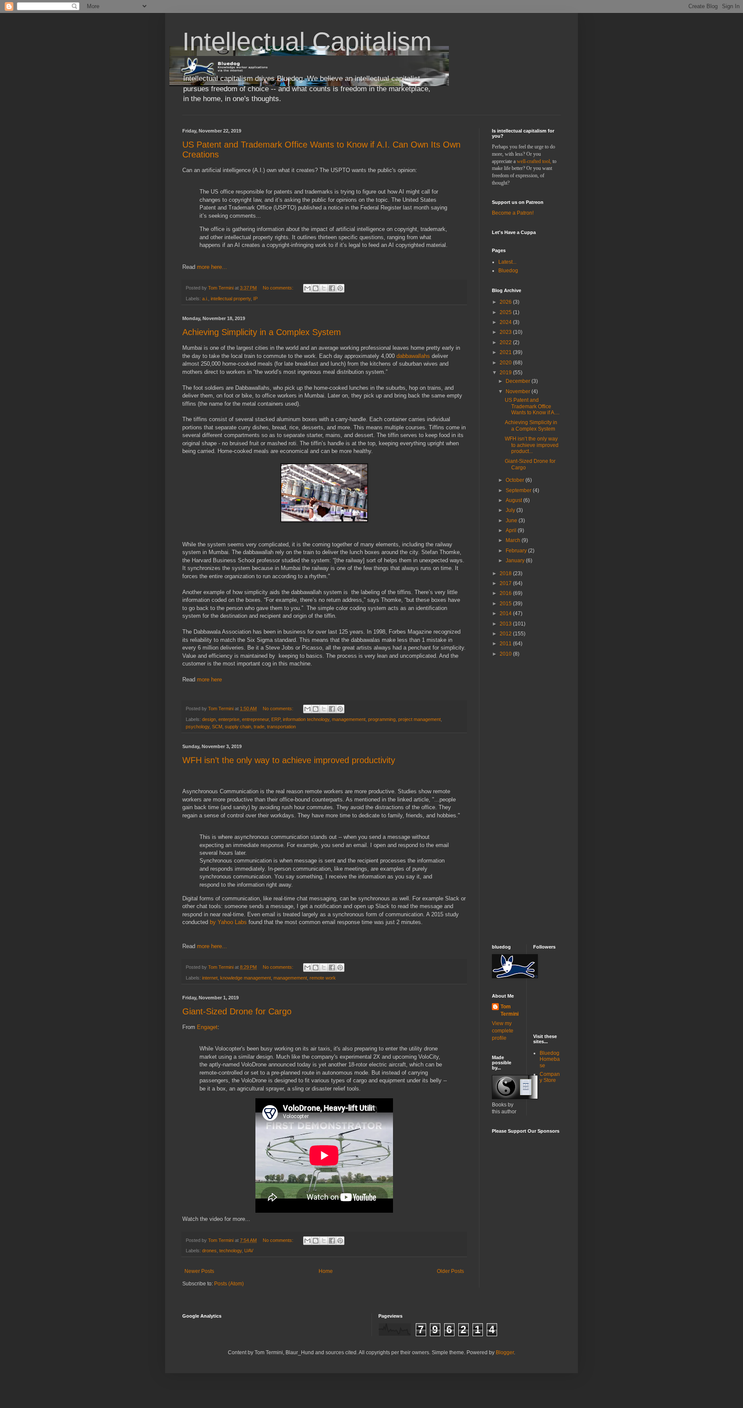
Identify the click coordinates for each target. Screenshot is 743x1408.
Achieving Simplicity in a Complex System (261, 332)
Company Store (550, 1077)
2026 (506, 302)
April (512, 530)
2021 (506, 352)
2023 (506, 332)
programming (382, 719)
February (517, 551)
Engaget (207, 1027)
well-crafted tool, (534, 161)
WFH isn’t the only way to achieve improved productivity (288, 760)
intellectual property (231, 298)
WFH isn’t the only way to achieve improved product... (532, 445)
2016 (506, 593)
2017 (506, 583)
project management (419, 719)
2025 (506, 312)
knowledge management (245, 977)
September (519, 490)
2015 (506, 604)
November (518, 391)
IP (255, 298)
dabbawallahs (413, 356)
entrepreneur (255, 719)
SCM (217, 726)
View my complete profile (502, 1030)
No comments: (279, 287)
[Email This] (307, 288)
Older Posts (450, 1271)
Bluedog (508, 271)
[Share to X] (323, 288)
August (514, 500)
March (514, 540)
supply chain (238, 726)
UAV (248, 1250)
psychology (197, 726)
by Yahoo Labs (228, 922)
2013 (506, 624)
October (515, 480)
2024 (506, 322)
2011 (506, 644)
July (511, 510)
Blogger (505, 1352)
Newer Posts (199, 1271)
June (512, 521)
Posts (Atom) (229, 1284)
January (516, 561)
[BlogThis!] (315, 288)
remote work (323, 977)
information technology (306, 719)
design (209, 719)
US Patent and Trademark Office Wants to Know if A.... (532, 406)
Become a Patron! (513, 213)
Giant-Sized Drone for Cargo (237, 1011)
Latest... (507, 262)
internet (210, 977)
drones (209, 1250)
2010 (506, 654)
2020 (506, 363)
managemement (348, 719)
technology (230, 1250)
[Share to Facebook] (332, 288)
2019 (506, 373)
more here (209, 679)
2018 (506, 573)
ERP (275, 719)
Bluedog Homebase (550, 1059)
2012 (506, 634)
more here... (212, 267)
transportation (281, 726)
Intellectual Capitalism (307, 41)
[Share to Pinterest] (340, 288)
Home (326, 1271)
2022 (506, 342)
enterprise (228, 719)
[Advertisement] (517, 800)
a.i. (205, 298)
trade (259, 726)
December (518, 381)
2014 (506, 613)
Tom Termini (509, 1010)
